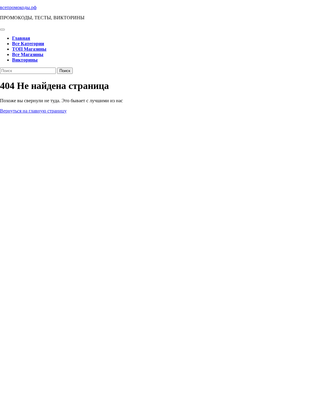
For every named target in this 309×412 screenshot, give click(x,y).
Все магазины (27, 54)
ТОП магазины (29, 49)
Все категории (28, 43)
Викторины (25, 59)
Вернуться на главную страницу (33, 110)
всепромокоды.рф (18, 7)
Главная (21, 38)
